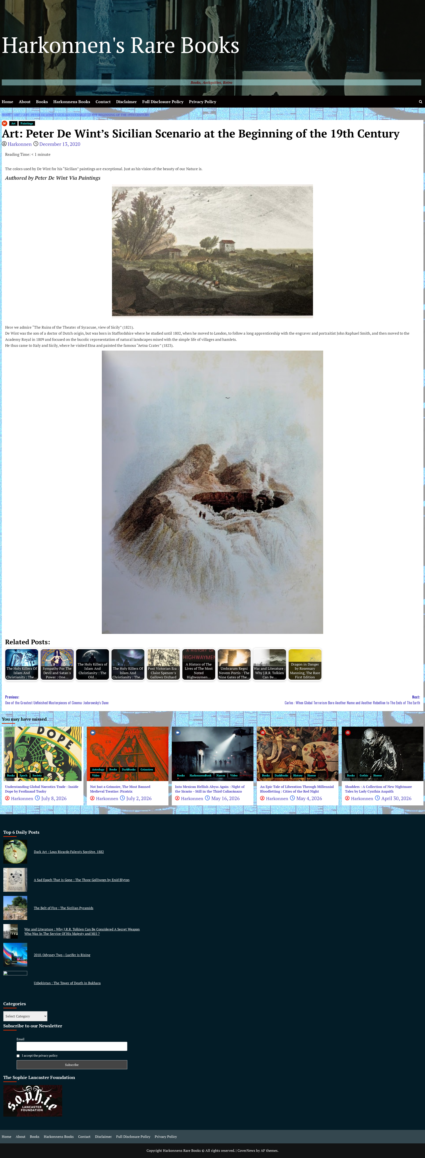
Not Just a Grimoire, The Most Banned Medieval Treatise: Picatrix (120, 788)
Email (20, 1039)
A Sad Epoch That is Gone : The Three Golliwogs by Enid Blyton (81, 880)
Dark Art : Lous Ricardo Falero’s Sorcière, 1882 (69, 851)
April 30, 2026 (396, 798)
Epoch (23, 775)
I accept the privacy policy (39, 1055)
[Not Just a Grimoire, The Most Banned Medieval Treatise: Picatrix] (127, 754)
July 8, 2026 (54, 798)
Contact (103, 101)
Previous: (56, 699)
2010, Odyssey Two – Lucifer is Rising (62, 955)
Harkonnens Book (200, 775)
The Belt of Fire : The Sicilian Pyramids (63, 908)
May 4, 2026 (309, 798)
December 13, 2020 (59, 144)
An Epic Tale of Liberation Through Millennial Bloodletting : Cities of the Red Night (297, 788)
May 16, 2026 (225, 798)
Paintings (27, 123)
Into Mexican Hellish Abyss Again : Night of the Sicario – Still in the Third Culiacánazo (210, 788)
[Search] (420, 102)
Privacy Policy (202, 101)
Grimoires (147, 769)
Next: (352, 699)
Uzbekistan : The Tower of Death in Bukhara (67, 983)
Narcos (220, 775)
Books (42, 101)
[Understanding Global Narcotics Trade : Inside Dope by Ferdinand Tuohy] (42, 754)
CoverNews (246, 1150)
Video (95, 775)
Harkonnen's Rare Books (121, 44)
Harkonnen (20, 144)
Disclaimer (126, 101)
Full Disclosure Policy (163, 101)
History (297, 775)
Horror (311, 775)
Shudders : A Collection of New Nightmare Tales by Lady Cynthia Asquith (378, 788)
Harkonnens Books (71, 101)
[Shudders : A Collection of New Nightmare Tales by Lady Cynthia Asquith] (382, 754)
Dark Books (128, 769)
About (25, 101)
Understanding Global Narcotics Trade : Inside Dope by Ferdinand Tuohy (41, 788)
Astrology (98, 769)
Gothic (364, 775)
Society (37, 775)
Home (7, 101)
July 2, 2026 (139, 798)
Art (13, 123)
